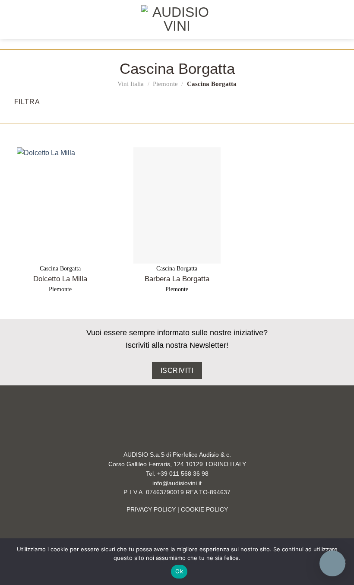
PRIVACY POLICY (151, 509)
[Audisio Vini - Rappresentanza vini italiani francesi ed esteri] (177, 19)
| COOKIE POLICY (202, 509)
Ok (179, 571)
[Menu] (11, 19)
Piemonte (165, 83)
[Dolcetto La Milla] (60, 205)
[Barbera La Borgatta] (177, 205)
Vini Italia (130, 83)
